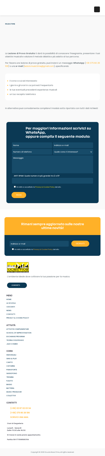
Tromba (10, 377)
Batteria (10, 388)
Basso (9, 384)
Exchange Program (15, 336)
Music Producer (14, 392)
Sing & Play (11, 358)
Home (8, 299)
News (8, 310)
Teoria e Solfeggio (15, 340)
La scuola (11, 303)
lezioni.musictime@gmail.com (39, 66)
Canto (9, 362)
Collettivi (11, 395)
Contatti (10, 314)
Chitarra (10, 366)
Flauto (9, 381)
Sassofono (11, 373)
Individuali (11, 355)
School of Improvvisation (18, 333)
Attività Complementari (17, 329)
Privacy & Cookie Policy (45, 187)
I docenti (10, 307)
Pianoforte (11, 369)
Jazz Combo (12, 344)
